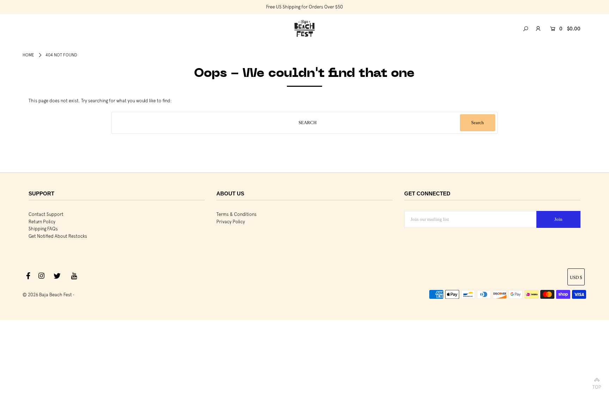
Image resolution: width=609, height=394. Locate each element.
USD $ (576, 277)
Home (28, 55)
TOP (596, 385)
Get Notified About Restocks (58, 236)
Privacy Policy (230, 221)
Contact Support (46, 214)
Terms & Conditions (236, 214)
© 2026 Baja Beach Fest (47, 294)
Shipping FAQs (43, 228)
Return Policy (42, 221)
